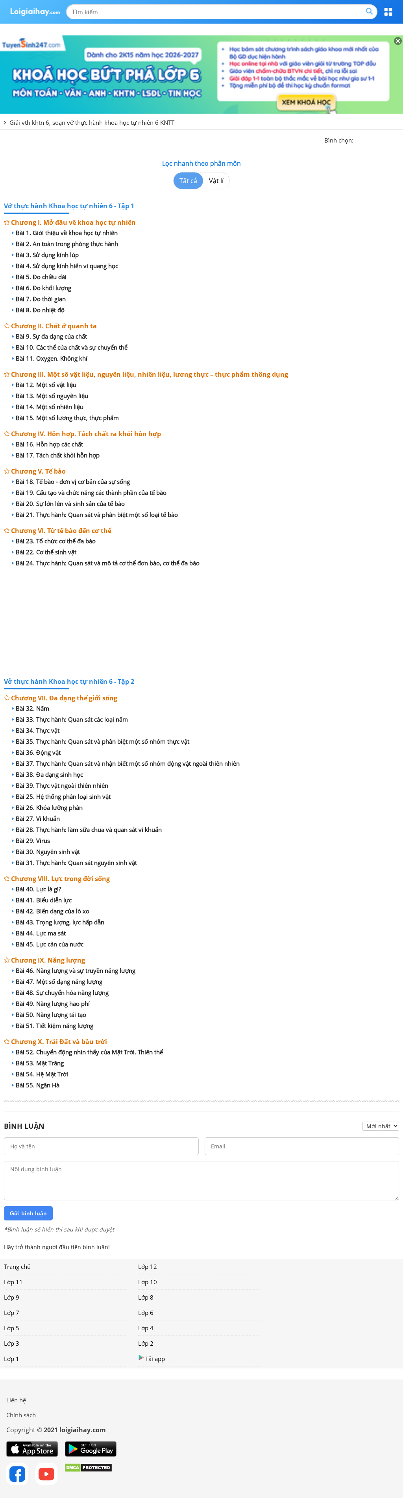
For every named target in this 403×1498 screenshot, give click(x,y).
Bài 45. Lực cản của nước (49, 944)
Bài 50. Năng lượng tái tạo (51, 1014)
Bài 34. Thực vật (37, 730)
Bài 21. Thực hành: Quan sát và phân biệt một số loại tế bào (97, 514)
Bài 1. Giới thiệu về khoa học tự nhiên (67, 233)
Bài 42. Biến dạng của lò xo (52, 911)
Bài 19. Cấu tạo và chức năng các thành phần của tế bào (91, 492)
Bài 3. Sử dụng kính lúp (47, 255)
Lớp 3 (11, 1343)
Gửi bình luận (28, 1213)
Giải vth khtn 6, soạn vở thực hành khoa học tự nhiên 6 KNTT (91, 122)
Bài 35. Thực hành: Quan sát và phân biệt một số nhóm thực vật (102, 741)
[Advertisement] (201, 623)
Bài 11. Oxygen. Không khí (51, 358)
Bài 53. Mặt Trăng (40, 1063)
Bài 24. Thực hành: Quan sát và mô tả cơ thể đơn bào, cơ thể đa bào (108, 563)
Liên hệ (16, 1400)
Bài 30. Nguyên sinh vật (48, 851)
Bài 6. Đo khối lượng (43, 288)
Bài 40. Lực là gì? (38, 889)
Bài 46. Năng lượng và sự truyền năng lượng (75, 970)
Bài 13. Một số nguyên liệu (52, 396)
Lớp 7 (11, 1313)
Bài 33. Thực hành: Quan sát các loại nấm (72, 719)
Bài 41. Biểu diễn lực (44, 900)
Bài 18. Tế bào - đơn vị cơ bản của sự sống (73, 481)
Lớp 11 (13, 1282)
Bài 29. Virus (33, 840)
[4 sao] (388, 139)
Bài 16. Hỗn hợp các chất (49, 444)
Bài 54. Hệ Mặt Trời (42, 1074)
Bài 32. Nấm (32, 708)
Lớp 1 (11, 1359)
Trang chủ (17, 1266)
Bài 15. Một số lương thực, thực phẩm (67, 418)
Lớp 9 (11, 1297)
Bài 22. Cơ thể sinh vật (46, 552)
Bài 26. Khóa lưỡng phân (49, 807)
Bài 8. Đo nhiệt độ (40, 310)
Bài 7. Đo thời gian (41, 299)
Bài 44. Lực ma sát (41, 933)
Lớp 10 (147, 1282)
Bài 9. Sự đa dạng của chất (51, 336)
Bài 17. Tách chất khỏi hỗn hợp (58, 455)
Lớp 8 (145, 1297)
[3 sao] (378, 139)
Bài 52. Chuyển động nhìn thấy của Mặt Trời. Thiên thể (89, 1052)
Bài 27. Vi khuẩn (38, 818)
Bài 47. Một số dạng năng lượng (59, 981)
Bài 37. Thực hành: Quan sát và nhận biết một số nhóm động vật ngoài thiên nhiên (128, 763)
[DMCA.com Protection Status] (88, 1474)
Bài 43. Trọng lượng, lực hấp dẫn (60, 922)
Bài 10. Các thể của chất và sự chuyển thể (72, 347)
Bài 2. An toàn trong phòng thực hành (67, 244)
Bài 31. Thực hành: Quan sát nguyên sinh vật (76, 863)
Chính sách (21, 1415)
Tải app (155, 1359)
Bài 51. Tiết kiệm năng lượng (54, 1026)
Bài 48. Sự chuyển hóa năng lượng (62, 992)
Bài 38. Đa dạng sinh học (49, 774)
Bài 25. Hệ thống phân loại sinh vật (63, 796)
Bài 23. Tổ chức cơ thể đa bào (56, 541)
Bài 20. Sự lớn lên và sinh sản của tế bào (70, 503)
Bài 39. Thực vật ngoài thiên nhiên (62, 785)
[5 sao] (397, 139)
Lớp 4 (145, 1328)
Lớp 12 (147, 1266)
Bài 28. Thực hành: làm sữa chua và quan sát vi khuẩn (89, 829)
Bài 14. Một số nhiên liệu (49, 407)
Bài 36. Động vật (38, 752)
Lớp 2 (145, 1343)
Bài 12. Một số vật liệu (46, 385)
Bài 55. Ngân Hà (37, 1085)
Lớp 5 (11, 1328)
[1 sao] (359, 139)
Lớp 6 (145, 1313)
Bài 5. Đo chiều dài (41, 277)
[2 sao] (369, 139)
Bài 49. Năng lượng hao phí (53, 1003)
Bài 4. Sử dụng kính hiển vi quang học (67, 266)
